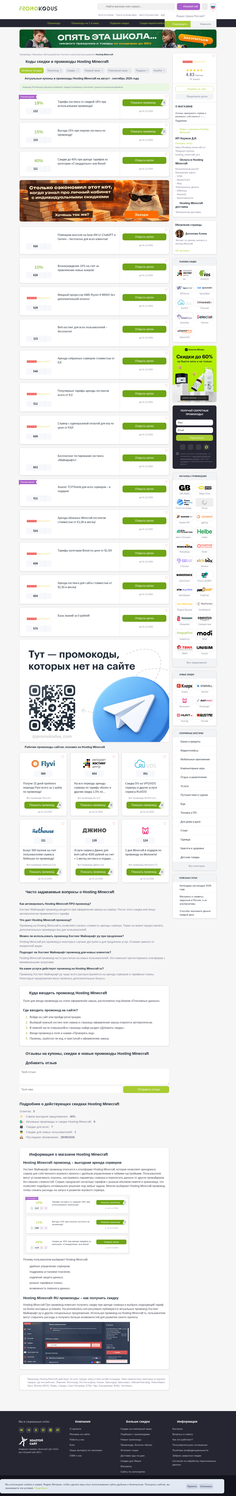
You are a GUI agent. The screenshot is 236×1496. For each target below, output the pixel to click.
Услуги (184, 786)
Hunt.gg (184, 721)
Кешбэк (159, 70)
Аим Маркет (184, 595)
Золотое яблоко (106, 15)
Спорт (184, 830)
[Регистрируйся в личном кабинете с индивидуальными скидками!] (94, 201)
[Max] (206, 447)
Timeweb (204, 308)
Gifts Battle (185, 493)
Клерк (184, 692)
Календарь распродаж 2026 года (195, 887)
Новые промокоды (131, 1439)
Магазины (37, 54)
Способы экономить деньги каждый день (195, 913)
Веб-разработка (52, 54)
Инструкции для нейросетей (118, 1491)
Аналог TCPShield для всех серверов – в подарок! (84, 489)
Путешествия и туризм (194, 794)
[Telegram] (182, 447)
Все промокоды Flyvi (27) (38, 798)
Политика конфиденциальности (190, 1450)
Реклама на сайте (80, 1434)
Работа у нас (77, 1439)
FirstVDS (204, 279)
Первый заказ (94, 70)
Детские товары (190, 857)
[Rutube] (57, 1430)
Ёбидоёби (185, 624)
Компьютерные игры (192, 768)
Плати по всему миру (126, 15)
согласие (184, 461)
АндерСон (185, 639)
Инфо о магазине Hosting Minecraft (194, 131)
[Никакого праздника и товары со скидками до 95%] (118, 39)
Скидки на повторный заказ (136, 1428)
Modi (204, 639)
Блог (72, 1445)
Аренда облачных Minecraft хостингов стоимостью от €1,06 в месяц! (82, 520)
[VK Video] (50, 1430)
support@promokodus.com (177, 1483)
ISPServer (184, 294)
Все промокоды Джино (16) (90, 865)
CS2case (184, 566)
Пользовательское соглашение (189, 1445)
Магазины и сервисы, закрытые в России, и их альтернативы (193, 900)
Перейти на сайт (196, 89)
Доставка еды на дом (133, 1455)
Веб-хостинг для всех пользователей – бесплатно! (82, 329)
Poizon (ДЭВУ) (204, 581)
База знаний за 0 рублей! (74, 615)
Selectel (204, 323)
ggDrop (164, 15)
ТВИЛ (184, 653)
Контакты (177, 1428)
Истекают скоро (129, 1450)
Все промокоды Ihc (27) (88, 798)
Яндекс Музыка (184, 610)
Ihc (184, 279)
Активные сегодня (31, 70)
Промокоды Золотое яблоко (136, 1445)
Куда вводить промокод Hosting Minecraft (68, 993)
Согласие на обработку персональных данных (194, 1463)
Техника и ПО (188, 812)
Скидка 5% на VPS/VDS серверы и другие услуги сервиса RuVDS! (141, 787)
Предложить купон (197, 96)
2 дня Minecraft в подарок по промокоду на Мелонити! (143, 852)
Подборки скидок (119, 23)
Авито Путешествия (149, 15)
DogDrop (204, 595)
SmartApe (184, 323)
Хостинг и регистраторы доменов (77, 54)
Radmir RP (184, 522)
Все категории (197, 866)
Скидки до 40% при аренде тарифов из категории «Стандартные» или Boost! (83, 161)
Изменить (205, 24)
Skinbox (204, 566)
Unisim (204, 653)
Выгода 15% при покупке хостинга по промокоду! (81, 132)
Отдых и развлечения (193, 777)
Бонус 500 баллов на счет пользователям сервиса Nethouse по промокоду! (39, 854)
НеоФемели (204, 610)
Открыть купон (144, 160)
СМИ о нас (76, 1455)
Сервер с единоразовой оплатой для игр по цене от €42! (86, 425)
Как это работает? (182, 1439)
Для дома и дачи (190, 821)
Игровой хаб (190, 6)
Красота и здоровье (192, 848)
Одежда (185, 839)
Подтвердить (179, 24)
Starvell (204, 692)
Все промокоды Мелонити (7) (143, 865)
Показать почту (183, 143)
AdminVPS (185, 337)
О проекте (75, 1428)
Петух (204, 508)
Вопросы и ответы (182, 1434)
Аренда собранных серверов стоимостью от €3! (86, 360)
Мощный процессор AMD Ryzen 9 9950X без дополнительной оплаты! (86, 296)
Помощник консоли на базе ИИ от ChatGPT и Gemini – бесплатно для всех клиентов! (87, 237)
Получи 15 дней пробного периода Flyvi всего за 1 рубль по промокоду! (42, 787)
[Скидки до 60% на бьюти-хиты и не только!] (194, 374)
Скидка (73, 70)
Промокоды (53, 23)
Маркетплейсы (189, 750)
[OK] (198, 447)
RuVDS (184, 308)
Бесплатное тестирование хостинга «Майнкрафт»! (80, 458)
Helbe (204, 537)
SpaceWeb (204, 294)
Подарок (142, 70)
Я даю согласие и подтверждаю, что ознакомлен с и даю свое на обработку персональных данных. (196, 459)
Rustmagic (205, 706)
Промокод (54, 70)
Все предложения (197, 662)
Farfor (204, 552)
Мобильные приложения (195, 759)
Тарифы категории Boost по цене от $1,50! (85, 550)
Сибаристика (204, 624)
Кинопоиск (184, 581)
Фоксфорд (185, 552)
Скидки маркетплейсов (152, 23)
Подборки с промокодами (135, 1434)
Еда (182, 803)
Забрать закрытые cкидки (186, 1455)
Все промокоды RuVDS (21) (142, 798)
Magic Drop (204, 493)
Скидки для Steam (131, 1461)
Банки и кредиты (190, 741)
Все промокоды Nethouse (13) (41, 865)
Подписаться (196, 437)
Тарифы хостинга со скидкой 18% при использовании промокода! (82, 103)
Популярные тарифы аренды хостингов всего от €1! (83, 392)
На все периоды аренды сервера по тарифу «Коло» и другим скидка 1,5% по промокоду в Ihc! (92, 788)
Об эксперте (182, 250)
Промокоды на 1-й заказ (85, 23)
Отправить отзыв (149, 1089)
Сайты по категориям (133, 1471)
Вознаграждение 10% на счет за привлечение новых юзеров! (78, 268)
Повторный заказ (119, 70)
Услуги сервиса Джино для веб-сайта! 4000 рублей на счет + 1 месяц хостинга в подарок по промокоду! (94, 855)
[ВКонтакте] (190, 447)
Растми (204, 721)
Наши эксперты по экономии (86, 1450)
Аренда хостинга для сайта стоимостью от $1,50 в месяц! (85, 585)
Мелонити (185, 706)
